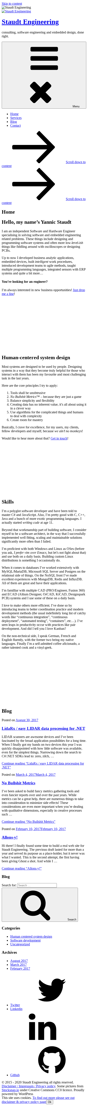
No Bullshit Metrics (18, 783)
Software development (25, 940)
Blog (13, 121)
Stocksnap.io (10, 1090)
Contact (15, 125)
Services (16, 118)
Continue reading (28, 821)
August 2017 (19, 961)
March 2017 (18, 964)
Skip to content (12, 3)
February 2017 (20, 968)
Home (14, 114)
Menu (76, 106)
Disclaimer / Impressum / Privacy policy (28, 1086)
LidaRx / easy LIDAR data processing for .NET (43, 728)
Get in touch (59, 438)
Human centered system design (31, 936)
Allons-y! (10, 837)
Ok (49, 1102)
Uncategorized (20, 944)
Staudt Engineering (30, 22)
